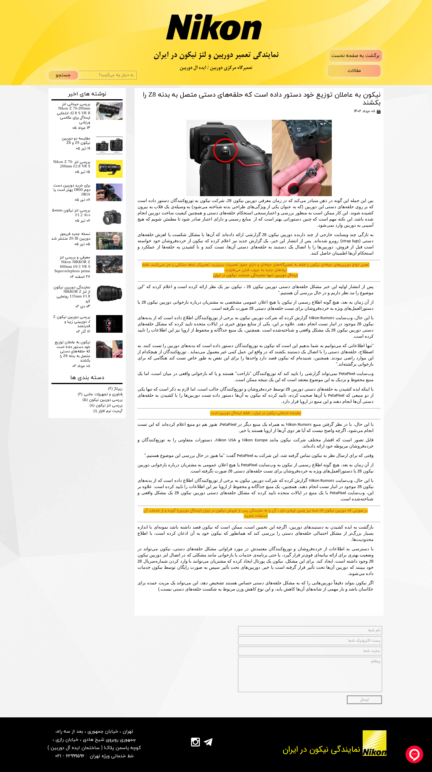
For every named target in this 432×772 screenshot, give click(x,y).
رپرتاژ (115, 388)
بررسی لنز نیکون (106, 405)
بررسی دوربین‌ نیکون (103, 400)
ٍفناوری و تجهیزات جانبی (100, 394)
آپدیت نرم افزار (108, 411)
